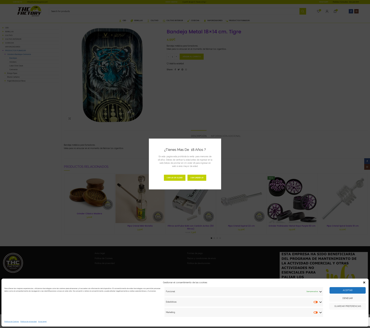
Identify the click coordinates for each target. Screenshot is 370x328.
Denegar (348, 298)
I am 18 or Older (175, 178)
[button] (364, 282)
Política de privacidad (28, 321)
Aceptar (348, 290)
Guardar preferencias (347, 306)
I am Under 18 (196, 178)
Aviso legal (42, 321)
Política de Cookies (11, 321)
